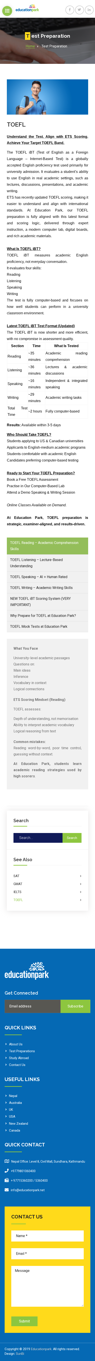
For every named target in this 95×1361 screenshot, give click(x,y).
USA (12, 1117)
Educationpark (41, 1349)
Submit (24, 1321)
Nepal (13, 1096)
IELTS (17, 892)
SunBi (20, 1354)
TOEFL (16, 124)
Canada (14, 1130)
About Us (16, 1044)
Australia (15, 1103)
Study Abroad (19, 1058)
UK (11, 1110)
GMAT (17, 884)
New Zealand (18, 1124)
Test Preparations (22, 1051)
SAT (16, 876)
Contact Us (17, 1065)
